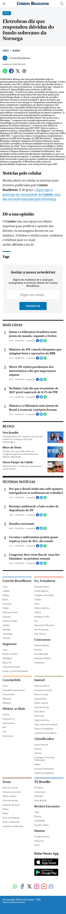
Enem (37, 604)
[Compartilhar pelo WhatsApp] (45, 342)
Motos (5, 813)
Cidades (6, 591)
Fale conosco (40, 633)
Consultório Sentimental (14, 690)
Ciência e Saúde (10, 621)
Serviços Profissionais (44, 768)
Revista (37, 816)
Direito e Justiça (10, 654)
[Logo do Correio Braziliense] (33, 4)
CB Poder (38, 796)
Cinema (6, 714)
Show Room (39, 711)
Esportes (7, 616)
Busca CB (7, 662)
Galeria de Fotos (41, 720)
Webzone (7, 698)
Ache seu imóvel (41, 685)
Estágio (37, 599)
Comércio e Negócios (44, 773)
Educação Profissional (44, 625)
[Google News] (24, 72)
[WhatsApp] (5, 72)
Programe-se (9, 719)
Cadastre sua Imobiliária (45, 733)
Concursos (42, 639)
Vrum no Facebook (11, 817)
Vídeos (6, 809)
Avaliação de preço (11, 805)
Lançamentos (40, 698)
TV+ (5, 731)
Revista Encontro (47, 806)
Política (6, 595)
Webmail (7, 703)
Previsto (38, 649)
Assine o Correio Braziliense (15, 671)
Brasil (5, 599)
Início (6, 50)
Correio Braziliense (17, 581)
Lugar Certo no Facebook (45, 724)
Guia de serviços (41, 707)
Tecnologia (7, 633)
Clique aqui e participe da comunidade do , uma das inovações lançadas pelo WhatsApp (32, 194)
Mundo (6, 608)
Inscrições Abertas (42, 658)
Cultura (37, 612)
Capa (5, 586)
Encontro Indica (41, 825)
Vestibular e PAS (41, 616)
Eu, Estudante (44, 581)
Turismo (6, 638)
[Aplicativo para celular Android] (46, 872)
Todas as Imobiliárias (43, 728)
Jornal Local (39, 792)
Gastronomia (9, 694)
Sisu (36, 621)
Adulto (37, 764)
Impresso (10, 644)
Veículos (38, 753)
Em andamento (41, 654)
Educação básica (41, 586)
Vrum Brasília (40, 800)
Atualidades (39, 820)
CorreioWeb (12, 680)
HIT (4, 727)
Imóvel (39, 680)
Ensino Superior (41, 591)
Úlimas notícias (41, 703)
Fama (5, 685)
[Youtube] (44, 887)
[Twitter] (17, 72)
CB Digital (7, 658)
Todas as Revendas (11, 822)
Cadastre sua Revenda (13, 826)
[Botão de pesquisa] (61, 3)
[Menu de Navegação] (5, 3)
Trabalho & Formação (44, 595)
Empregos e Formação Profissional (44, 758)
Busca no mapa (41, 694)
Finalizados (39, 662)
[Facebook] (11, 72)
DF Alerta (38, 787)
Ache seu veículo (10, 787)
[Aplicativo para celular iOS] (46, 862)
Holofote (7, 629)
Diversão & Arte (10, 612)
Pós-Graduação (41, 629)
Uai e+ (37, 845)
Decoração (39, 715)
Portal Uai (38, 841)
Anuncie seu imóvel (43, 690)
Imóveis (37, 748)
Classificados (44, 739)
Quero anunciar (41, 744)
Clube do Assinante (11, 666)
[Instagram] (36, 887)
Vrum (7, 782)
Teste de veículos (10, 800)
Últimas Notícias (41, 608)
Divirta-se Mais (14, 709)
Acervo (16, 50)
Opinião (6, 625)
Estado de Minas (42, 836)
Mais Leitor (8, 736)
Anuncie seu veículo (12, 792)
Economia (7, 604)
